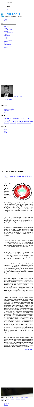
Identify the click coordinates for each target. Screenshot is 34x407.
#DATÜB (6, 118)
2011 (5, 131)
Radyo (7, 399)
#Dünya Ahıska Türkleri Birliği (17, 118)
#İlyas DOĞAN (12, 123)
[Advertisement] (17, 67)
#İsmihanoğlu (7, 120)
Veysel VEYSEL (17, 96)
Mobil (23, 399)
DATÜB (6, 112)
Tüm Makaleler (8, 99)
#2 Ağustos (20, 120)
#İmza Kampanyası (26, 123)
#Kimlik (25, 121)
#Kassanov (14, 120)
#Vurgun (30, 121)
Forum (2, 399)
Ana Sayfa (15, 397)
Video (12, 399)
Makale (26, 397)
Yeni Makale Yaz (5, 396)
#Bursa (6, 123)
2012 (5, 129)
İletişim (18, 399)
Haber (21, 397)
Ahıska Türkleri (8, 110)
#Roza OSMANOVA (17, 121)
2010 (5, 132)
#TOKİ (28, 118)
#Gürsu (19, 123)
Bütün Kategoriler (9, 109)
